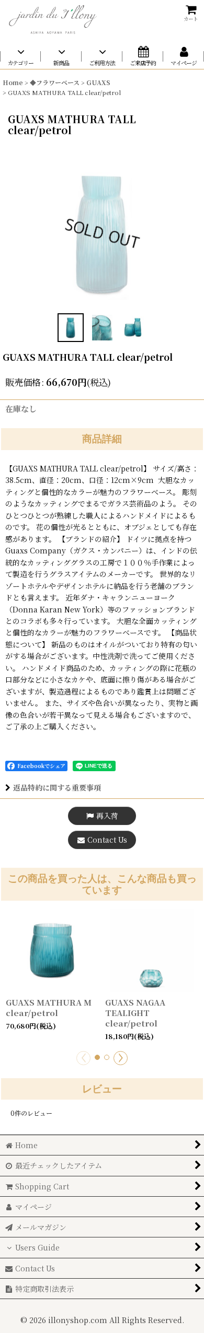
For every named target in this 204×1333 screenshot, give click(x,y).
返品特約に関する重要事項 (57, 787)
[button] (70, 327)
